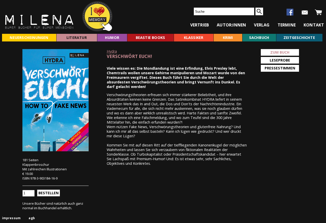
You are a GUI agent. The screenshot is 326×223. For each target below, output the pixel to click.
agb (32, 218)
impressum (11, 218)
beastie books (150, 37)
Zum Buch (280, 52)
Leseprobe (280, 60)
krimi (228, 37)
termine (287, 24)
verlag (261, 24)
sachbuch (259, 37)
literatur (76, 37)
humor (112, 37)
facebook (290, 12)
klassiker (193, 37)
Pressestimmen (280, 68)
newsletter (304, 12)
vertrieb (199, 24)
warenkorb (318, 12)
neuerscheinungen (29, 37)
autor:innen (231, 24)
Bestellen (48, 192)
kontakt (314, 24)
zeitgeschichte (299, 37)
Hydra (112, 51)
